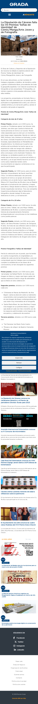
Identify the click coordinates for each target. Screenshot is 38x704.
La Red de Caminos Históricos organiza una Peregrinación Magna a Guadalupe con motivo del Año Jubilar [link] (18, 595)
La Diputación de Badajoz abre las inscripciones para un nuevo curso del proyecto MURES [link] (19, 566)
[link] (19, 4)
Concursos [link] (23, 61)
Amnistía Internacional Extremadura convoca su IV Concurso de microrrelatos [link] (18, 430)
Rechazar (19, 363)
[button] (9, 15)
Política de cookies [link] (11, 371)
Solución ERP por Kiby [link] (19, 698)
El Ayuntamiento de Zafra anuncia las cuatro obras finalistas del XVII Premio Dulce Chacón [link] (18, 524)
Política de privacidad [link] (24, 371)
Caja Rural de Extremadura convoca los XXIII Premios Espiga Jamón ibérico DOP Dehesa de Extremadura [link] (18, 463)
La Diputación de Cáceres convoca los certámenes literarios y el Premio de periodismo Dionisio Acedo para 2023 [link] (15, 400)
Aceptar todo (19, 358)
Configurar (19, 367)
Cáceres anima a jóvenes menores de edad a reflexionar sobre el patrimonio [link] (18, 493)
